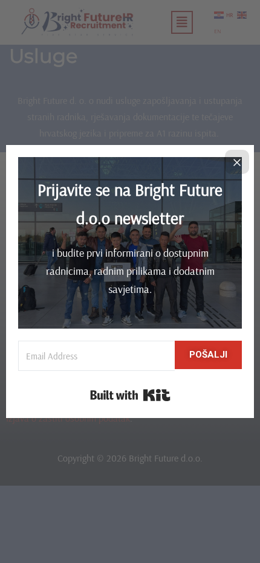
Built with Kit (130, 395)
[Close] (237, 162)
